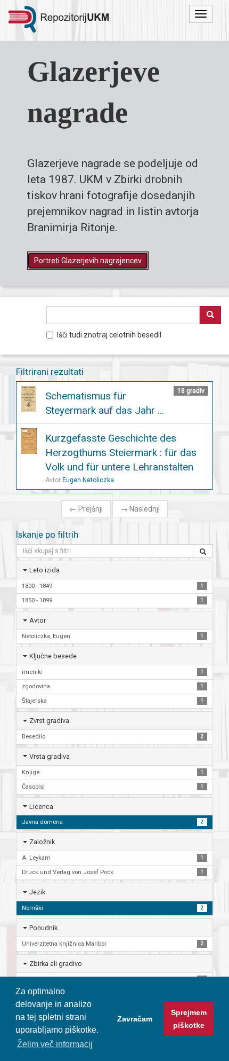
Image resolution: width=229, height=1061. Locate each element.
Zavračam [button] (134, 1019)
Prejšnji (86, 509)
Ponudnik (43, 928)
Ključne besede (53, 656)
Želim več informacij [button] (55, 1044)
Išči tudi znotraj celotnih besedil (109, 335)
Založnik (42, 842)
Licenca (41, 807)
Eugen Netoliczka (88, 480)
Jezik (37, 892)
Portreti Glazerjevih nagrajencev (88, 260)
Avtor (37, 620)
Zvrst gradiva (49, 721)
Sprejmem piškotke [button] (189, 1018)
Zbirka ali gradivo (55, 964)
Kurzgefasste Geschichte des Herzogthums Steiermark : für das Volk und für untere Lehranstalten (121, 452)
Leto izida (44, 570)
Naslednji (140, 509)
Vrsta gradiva (49, 756)
